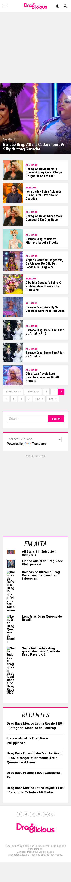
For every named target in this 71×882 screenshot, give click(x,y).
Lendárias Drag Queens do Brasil (42, 618)
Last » (53, 398)
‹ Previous (33, 391)
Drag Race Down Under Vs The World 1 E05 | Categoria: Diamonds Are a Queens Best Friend (34, 758)
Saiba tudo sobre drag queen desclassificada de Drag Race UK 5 (41, 651)
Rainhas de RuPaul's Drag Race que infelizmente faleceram (41, 575)
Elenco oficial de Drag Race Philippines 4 (42, 562)
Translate (39, 444)
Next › (39, 398)
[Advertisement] (35, 47)
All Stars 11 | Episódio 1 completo (39, 553)
